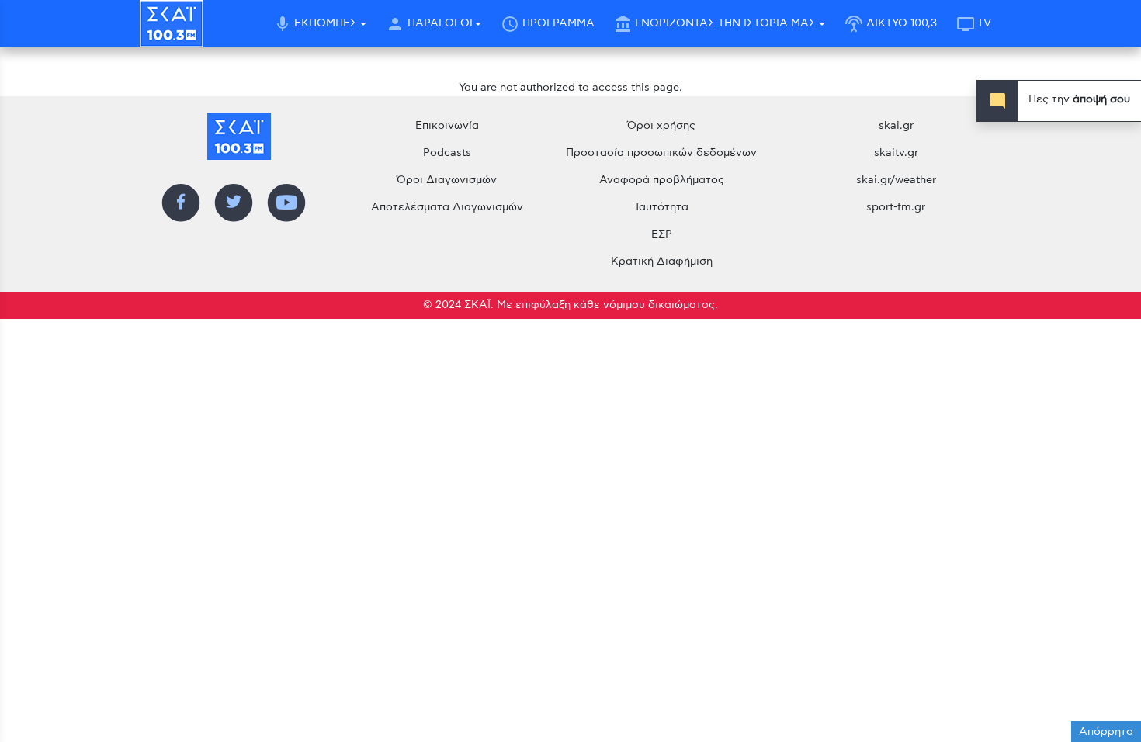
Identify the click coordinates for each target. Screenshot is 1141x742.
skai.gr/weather (896, 180)
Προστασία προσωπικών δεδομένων (661, 153)
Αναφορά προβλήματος (661, 180)
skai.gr (896, 126)
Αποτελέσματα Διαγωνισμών (447, 207)
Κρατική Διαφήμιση (662, 262)
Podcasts (447, 153)
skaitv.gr (896, 153)
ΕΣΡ (661, 234)
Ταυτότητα (661, 207)
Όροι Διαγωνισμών (447, 180)
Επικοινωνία (447, 126)
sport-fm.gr (895, 207)
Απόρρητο (1106, 732)
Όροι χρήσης (661, 126)
